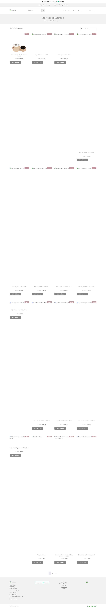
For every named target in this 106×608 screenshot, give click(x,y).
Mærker (64, 588)
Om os (64, 585)
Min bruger (64, 582)
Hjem (46, 20)
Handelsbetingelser (64, 583)
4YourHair (15, 606)
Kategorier (64, 587)
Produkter (50, 20)
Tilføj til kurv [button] (15, 62)
